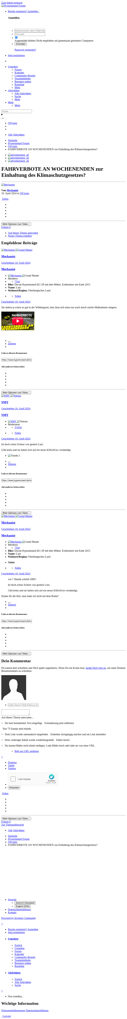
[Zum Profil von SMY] (5, 395)
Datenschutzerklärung (19, 909)
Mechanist (12, 190)
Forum (18, 69)
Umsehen (13, 66)
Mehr (17, 87)
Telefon (12, 768)
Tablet (11, 765)
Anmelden (20, 44)
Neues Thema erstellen (20, 235)
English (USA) (22, 906)
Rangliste (19, 84)
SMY (4, 402)
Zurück (18, 945)
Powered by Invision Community (18, 918)
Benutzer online (23, 81)
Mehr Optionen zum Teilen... (16, 224)
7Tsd (17, 281)
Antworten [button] (14, 787)
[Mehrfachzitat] (9, 341)
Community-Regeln (25, 75)
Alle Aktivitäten (23, 93)
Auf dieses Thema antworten (23, 232)
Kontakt (12, 912)
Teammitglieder (23, 78)
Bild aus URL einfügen (27, 751)
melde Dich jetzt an (96, 668)
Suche (18, 96)
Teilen (4, 199)
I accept (6, 1016)
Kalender (19, 72)
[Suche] (2, 118)
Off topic (24, 193)
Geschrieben (15, 262)
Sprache (12, 899)
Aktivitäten (14, 90)
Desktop (12, 762)
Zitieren (12, 343)
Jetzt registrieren (16, 55)
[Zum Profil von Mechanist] (8, 184)
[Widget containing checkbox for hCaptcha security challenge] (33, 779)
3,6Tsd (18, 427)
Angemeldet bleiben (25, 40)
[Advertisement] (63, 872)
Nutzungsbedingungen (13, 1010)
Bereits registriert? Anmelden (24, 11)
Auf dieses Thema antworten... (17, 717)
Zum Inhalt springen (11, 2)
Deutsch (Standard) (25, 903)
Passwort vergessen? (25, 49)
